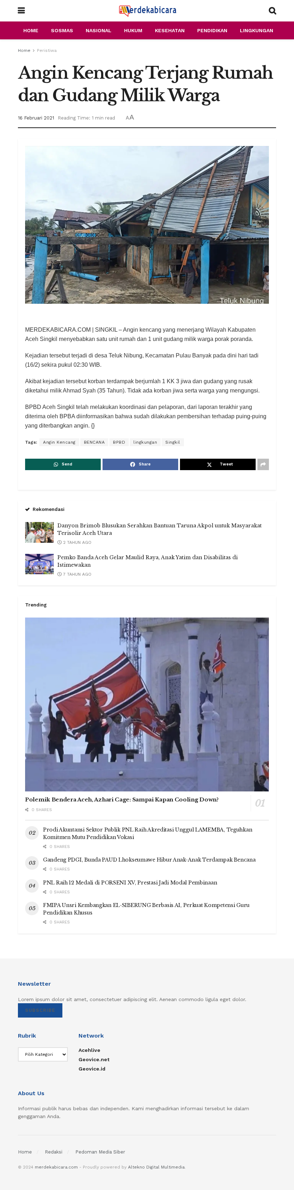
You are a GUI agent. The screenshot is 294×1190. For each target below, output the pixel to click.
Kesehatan (170, 30)
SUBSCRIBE (40, 1010)
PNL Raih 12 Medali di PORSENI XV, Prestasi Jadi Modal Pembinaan (130, 882)
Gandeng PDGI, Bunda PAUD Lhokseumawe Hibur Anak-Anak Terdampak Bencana (149, 860)
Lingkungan (256, 30)
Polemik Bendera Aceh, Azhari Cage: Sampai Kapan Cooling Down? (122, 799)
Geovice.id (92, 1069)
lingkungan (145, 442)
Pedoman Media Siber (100, 1152)
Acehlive (89, 1050)
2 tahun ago (76, 542)
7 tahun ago (76, 574)
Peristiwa (47, 50)
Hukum (133, 30)
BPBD (119, 442)
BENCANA (94, 442)
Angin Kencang (59, 442)
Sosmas (62, 30)
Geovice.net (94, 1059)
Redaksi (53, 1152)
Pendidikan (212, 30)
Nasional (99, 30)
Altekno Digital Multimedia (156, 1167)
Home (30, 30)
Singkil (172, 442)
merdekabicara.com (56, 1167)
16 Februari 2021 (36, 118)
